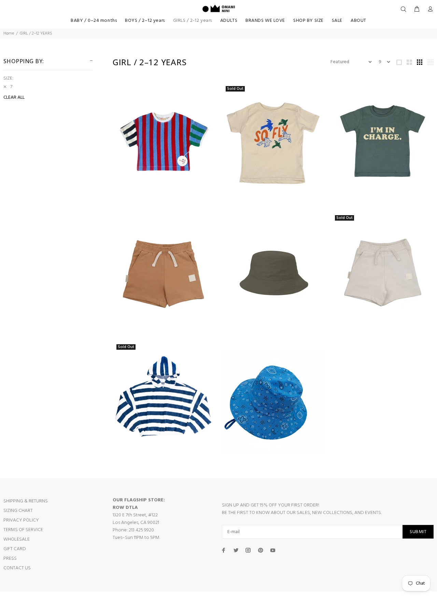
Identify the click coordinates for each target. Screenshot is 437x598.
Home (8, 33)
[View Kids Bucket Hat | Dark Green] (273, 271)
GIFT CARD (14, 549)
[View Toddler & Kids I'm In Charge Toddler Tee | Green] (382, 142)
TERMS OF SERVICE (23, 530)
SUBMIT (418, 532)
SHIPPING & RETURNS (25, 501)
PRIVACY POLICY (21, 520)
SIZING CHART (18, 511)
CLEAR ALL (14, 97)
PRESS (10, 558)
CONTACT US (17, 568)
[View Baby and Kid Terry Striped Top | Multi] (164, 142)
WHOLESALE (16, 539)
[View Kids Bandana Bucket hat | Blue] (273, 400)
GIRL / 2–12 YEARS (36, 33)
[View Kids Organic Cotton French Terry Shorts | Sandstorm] (164, 271)
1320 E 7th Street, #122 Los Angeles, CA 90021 (136, 519)
